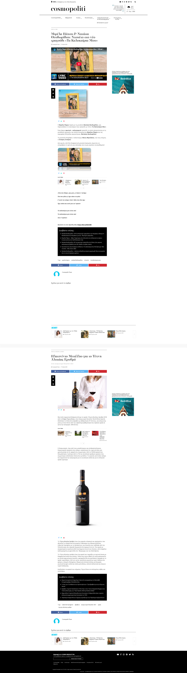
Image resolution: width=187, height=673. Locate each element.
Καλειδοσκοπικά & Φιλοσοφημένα (103, 18)
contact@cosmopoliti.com (89, 671)
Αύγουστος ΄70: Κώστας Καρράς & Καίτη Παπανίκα (86, 181)
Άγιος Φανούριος (103, 180)
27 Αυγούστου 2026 (67, 641)
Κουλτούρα (88, 18)
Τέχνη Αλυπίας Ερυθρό (67, 541)
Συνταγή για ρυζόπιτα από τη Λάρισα (68, 432)
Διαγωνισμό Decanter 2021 (88, 605)
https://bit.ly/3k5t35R (84, 225)
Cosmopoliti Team (56, 44)
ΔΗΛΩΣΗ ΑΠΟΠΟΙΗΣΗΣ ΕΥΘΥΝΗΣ (123, 671)
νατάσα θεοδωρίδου (77, 260)
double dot (79, 669)
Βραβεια (62, 351)
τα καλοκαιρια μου (96, 260)
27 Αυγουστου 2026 (67, 334)
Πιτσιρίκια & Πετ (117, 18)
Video (56, 29)
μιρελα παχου (66, 260)
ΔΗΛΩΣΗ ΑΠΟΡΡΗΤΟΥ (98, 671)
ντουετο (86, 260)
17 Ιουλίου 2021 (64, 44)
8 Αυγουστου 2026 (103, 440)
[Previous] (81, 188)
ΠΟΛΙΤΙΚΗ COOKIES (106, 671)
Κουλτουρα (57, 351)
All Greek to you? (102, 23)
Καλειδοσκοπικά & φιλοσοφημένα (78, 662)
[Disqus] (79, 305)
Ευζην (78, 18)
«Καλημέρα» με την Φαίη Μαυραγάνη (66, 2)
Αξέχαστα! (68, 18)
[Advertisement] (123, 58)
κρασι (99, 605)
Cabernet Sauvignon (67, 605)
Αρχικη (52, 29)
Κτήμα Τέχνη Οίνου (68, 419)
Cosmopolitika (56, 18)
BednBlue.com (115, 72)
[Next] (84, 188)
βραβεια (77, 605)
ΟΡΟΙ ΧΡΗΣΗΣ (113, 671)
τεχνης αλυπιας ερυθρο (65, 607)
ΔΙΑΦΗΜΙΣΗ (132, 671)
